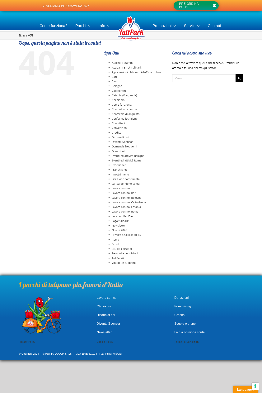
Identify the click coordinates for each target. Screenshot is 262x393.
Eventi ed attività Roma (126, 160)
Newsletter (119, 225)
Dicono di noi (120, 137)
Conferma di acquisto (125, 114)
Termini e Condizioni (186, 341)
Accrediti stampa (122, 63)
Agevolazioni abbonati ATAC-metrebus (136, 72)
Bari (114, 77)
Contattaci (118, 123)
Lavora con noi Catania (126, 207)
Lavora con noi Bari (124, 193)
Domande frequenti (124, 146)
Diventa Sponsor (122, 142)
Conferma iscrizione (125, 118)
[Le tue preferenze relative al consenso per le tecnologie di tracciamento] (255, 386)
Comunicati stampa (124, 109)
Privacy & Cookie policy (126, 235)
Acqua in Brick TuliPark (126, 67)
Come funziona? (122, 104)
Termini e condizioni (125, 253)
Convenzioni (120, 128)
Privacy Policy (27, 341)
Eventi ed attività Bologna (128, 156)
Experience (119, 165)
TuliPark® (118, 258)
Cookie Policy (105, 341)
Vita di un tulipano (124, 263)
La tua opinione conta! (126, 183)
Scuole (116, 244)
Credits (116, 132)
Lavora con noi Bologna (127, 197)
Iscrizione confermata (126, 179)
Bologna (117, 86)
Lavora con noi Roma (125, 211)
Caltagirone (119, 91)
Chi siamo (118, 100)
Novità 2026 (119, 230)
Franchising (119, 169)
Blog (114, 81)
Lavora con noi (121, 188)
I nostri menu (120, 174)
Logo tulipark (120, 221)
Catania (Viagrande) (124, 95)
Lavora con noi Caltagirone (129, 202)
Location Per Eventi (124, 216)
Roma (115, 239)
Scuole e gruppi (122, 249)
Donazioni (118, 151)
